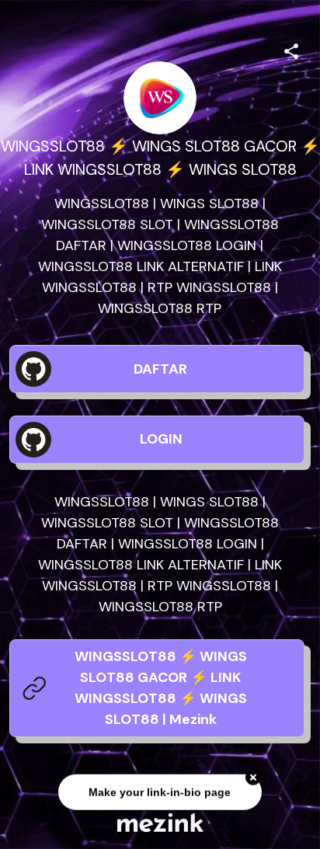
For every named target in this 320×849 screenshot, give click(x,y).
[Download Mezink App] (160, 822)
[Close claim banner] (253, 778)
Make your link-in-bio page (160, 793)
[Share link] (291, 49)
